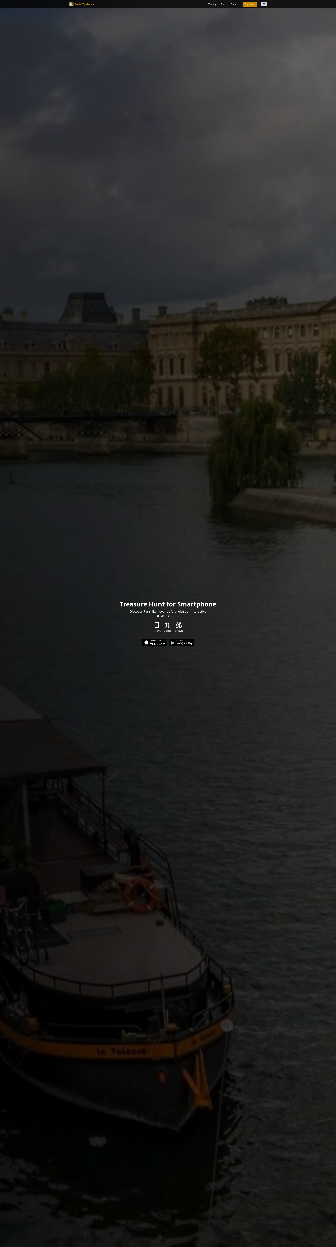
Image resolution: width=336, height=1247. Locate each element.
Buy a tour (250, 4)
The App (212, 4)
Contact (234, 4)
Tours (223, 4)
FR (264, 4)
